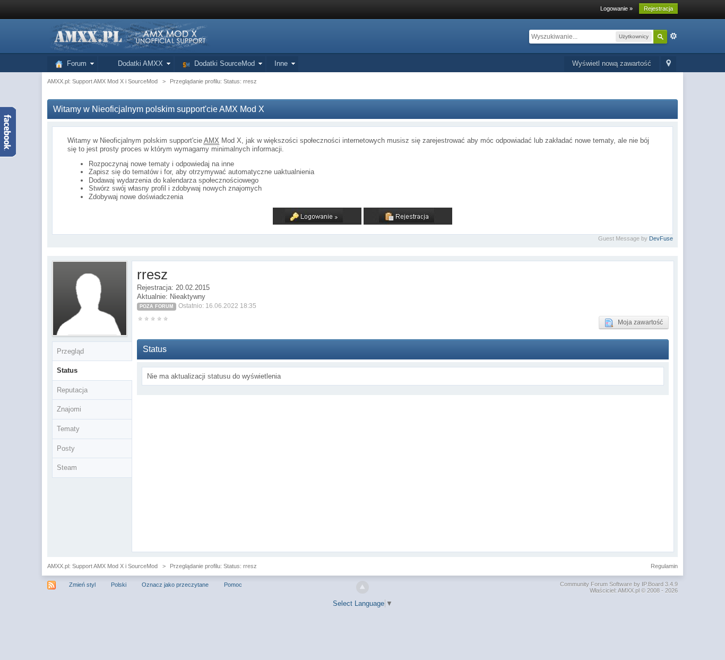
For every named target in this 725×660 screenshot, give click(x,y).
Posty (66, 448)
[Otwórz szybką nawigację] (668, 64)
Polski (118, 584)
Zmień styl (82, 584)
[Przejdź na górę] (362, 587)
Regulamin (664, 566)
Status (67, 370)
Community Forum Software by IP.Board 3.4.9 (619, 584)
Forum (75, 63)
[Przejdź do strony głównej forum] (129, 36)
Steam (67, 468)
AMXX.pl (629, 590)
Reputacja (72, 390)
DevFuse (661, 238)
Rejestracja (658, 8)
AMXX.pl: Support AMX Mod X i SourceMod (102, 566)
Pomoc (233, 584)
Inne (281, 63)
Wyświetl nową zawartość (611, 63)
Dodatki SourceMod (222, 63)
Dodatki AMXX (138, 63)
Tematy (68, 429)
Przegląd (70, 351)
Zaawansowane (673, 36)
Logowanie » (616, 8)
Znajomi (69, 409)
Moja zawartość (638, 322)
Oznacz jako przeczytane (175, 584)
